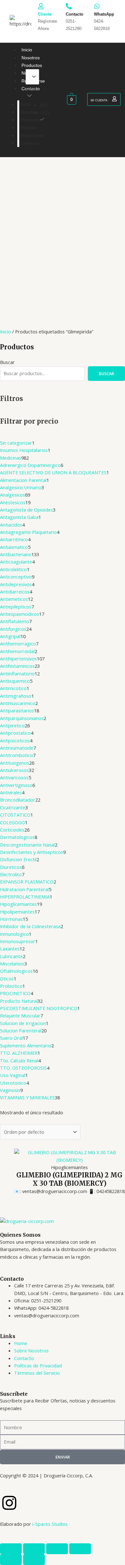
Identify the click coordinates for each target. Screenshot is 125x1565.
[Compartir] (57, 1548)
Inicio (5, 331)
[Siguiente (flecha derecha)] (34, 1559)
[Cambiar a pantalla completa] (34, 1548)
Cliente (45, 14)
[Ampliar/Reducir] (11, 1548)
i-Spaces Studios (50, 1524)
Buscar (7, 362)
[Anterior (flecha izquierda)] (11, 1559)
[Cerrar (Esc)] (80, 1548)
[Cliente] (41, 6)
